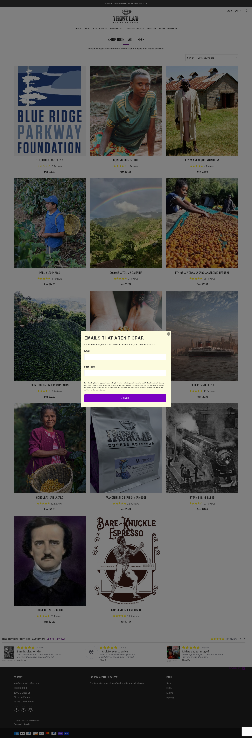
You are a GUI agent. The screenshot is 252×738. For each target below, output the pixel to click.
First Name (89, 367)
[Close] (168, 334)
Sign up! (125, 398)
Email (87, 351)
